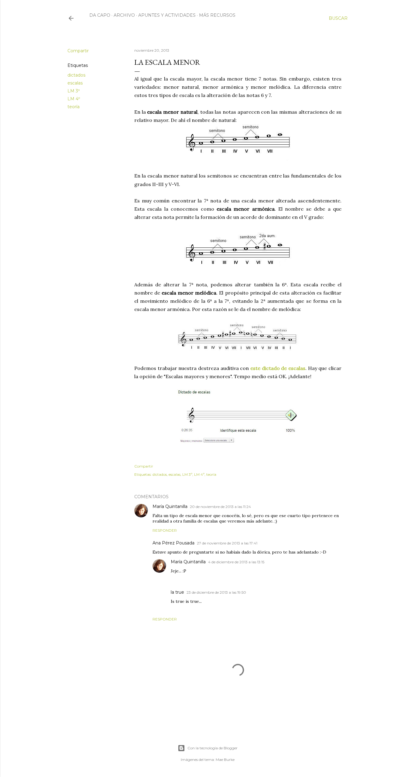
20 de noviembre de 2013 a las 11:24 (220, 506)
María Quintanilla (170, 506)
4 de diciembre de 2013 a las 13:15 (236, 562)
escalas (75, 83)
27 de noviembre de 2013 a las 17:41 (227, 543)
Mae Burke (225, 759)
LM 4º (73, 99)
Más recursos (217, 15)
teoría (73, 106)
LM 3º (73, 91)
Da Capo (99, 15)
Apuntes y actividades (167, 15)
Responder (165, 530)
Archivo (124, 15)
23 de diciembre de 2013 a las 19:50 (216, 592)
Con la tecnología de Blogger (212, 748)
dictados (76, 75)
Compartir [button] (78, 51)
